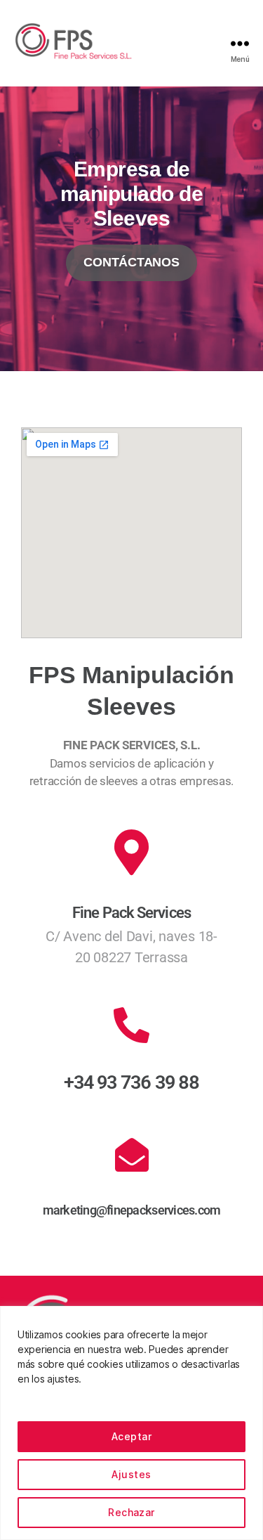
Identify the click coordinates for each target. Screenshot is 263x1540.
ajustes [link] (63, 1379)
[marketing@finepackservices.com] (132, 1155)
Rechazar (131, 1512)
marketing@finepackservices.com (132, 1210)
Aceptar (131, 1436)
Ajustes (131, 1474)
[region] (131, 1423)
